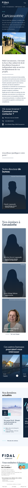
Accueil (3, 6)
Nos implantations (10, 6)
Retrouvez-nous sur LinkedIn (12, 117)
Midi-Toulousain (18, 6)
